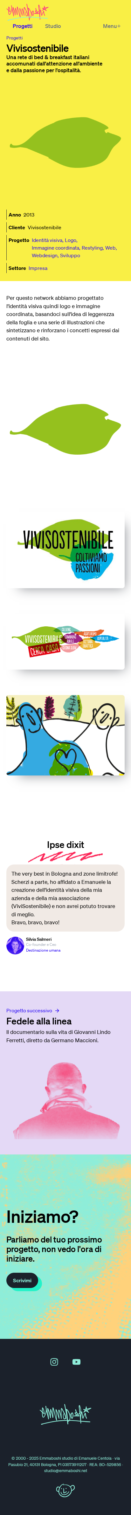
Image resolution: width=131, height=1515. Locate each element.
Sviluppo (70, 255)
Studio (53, 26)
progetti (14, 38)
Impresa (38, 268)
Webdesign (45, 255)
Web (110, 247)
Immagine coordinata (55, 247)
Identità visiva (47, 240)
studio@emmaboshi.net (65, 1470)
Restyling (92, 247)
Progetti (22, 26)
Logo (70, 240)
